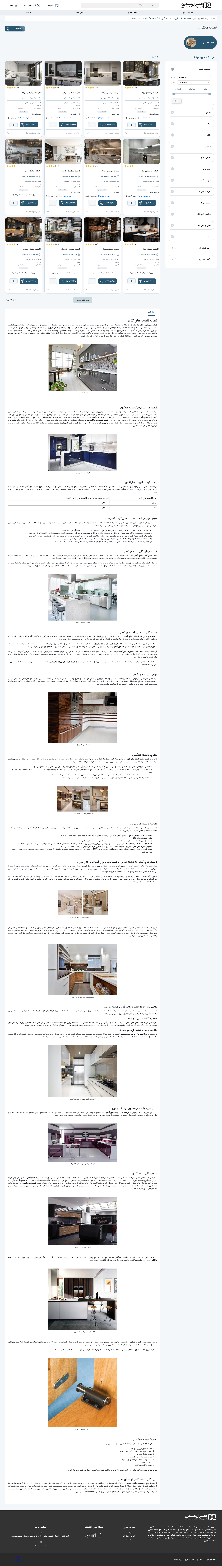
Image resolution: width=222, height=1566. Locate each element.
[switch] (174, 248)
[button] (147, 124)
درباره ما (29, 12)
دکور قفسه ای (205, 259)
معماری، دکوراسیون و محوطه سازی (189, 18)
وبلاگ (128, 1539)
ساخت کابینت (150, 18)
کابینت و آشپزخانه (165, 18)
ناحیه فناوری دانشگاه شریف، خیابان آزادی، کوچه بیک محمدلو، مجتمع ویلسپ (40, 1536)
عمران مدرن (211, 18)
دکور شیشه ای (205, 248)
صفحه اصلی (132, 12)
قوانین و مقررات (129, 1536)
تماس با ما (80, 12)
